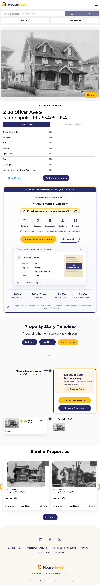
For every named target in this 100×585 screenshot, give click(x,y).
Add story (30, 342)
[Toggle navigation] (96, 4)
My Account (43, 552)
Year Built (24, 20)
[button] (56, 105)
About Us (71, 547)
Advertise (85, 547)
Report (42, 431)
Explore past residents (75, 400)
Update (91, 95)
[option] (26, 485)
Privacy (70, 581)
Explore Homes (15, 547)
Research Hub (55, 547)
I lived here (47, 342)
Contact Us (59, 552)
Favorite (46, 105)
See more (50, 517)
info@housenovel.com (36, 581)
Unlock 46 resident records (38, 239)
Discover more (68, 342)
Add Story (27, 506)
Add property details (56, 178)
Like (43, 421)
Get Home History (35, 547)
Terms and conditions (56, 581)
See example (68, 239)
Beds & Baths (74, 20)
